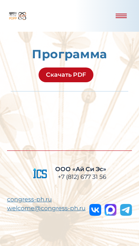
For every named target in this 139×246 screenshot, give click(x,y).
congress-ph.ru (29, 199)
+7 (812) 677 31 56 (82, 176)
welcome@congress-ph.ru (46, 208)
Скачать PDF (66, 74)
